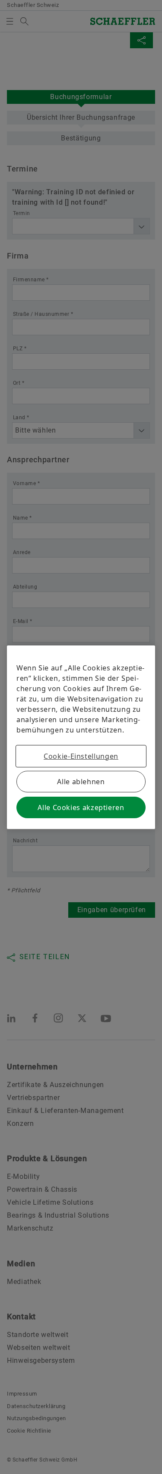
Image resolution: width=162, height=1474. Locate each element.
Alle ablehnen (81, 781)
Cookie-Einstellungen (81, 756)
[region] (81, 737)
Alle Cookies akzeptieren (81, 807)
